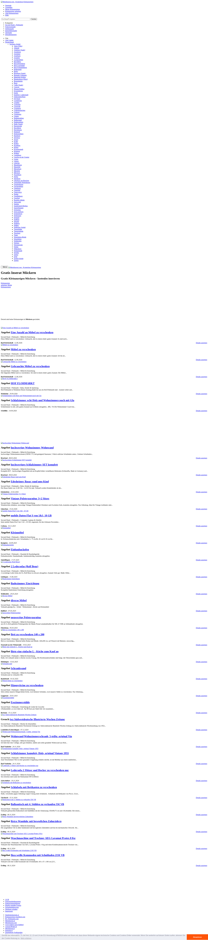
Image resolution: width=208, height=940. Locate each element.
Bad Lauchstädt (19, 65)
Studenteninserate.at (12, 915)
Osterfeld (17, 190)
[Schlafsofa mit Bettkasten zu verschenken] (16, 783)
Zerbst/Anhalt (18, 258)
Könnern (17, 151)
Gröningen (17, 114)
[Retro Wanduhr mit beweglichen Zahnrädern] (17, 817)
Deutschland (9, 42)
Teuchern (17, 233)
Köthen (16, 153)
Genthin (16, 103)
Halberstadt (18, 120)
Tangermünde (18, 231)
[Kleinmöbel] (6, 528)
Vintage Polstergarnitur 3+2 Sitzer (30, 498)
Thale (16, 235)
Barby (16, 71)
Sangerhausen (18, 208)
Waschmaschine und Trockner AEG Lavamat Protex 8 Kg (43, 838)
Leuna (16, 159)
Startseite (8, 5)
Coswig (16, 87)
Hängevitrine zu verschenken (27, 685)
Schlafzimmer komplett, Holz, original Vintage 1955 (40, 753)
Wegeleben (17, 239)
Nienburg (17, 179)
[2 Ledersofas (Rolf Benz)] (10, 562)
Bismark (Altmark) (20, 75)
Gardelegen (18, 101)
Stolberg (17, 223)
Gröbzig (17, 112)
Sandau (16, 204)
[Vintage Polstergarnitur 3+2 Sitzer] (13, 494)
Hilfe (7, 15)
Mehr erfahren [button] (26, 938)
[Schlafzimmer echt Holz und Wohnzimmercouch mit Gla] (21, 396)
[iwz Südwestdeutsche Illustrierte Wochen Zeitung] (18, 715)
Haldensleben (18, 122)
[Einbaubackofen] (7, 545)
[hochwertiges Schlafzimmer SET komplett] (16, 460)
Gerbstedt (17, 104)
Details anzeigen (201, 343)
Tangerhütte (18, 229)
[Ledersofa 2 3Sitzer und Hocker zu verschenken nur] (19, 766)
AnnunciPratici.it (11, 927)
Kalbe (16, 142)
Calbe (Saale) (18, 85)
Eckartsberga (18, 91)
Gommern (17, 108)
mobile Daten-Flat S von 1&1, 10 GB (31, 515)
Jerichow (17, 138)
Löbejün (17, 163)
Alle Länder (9, 40)
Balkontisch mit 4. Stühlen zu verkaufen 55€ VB (37, 804)
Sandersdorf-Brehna (21, 206)
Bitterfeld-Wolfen (20, 77)
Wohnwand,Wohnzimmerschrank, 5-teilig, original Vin (41, 736)
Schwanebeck (18, 212)
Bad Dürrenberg (19, 64)
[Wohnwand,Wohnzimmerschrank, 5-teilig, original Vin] (20, 732)
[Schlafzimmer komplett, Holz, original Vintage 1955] (19, 749)
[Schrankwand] (6, 664)
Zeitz (15, 257)
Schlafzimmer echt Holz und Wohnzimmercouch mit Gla (42, 400)
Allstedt (16, 48)
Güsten (16, 116)
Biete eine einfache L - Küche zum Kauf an (34, 651)
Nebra (16, 177)
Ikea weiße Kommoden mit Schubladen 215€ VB (37, 855)
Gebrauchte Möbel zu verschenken (30, 366)
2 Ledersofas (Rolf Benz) (24, 566)
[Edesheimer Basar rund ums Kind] (13, 477)
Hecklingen (18, 130)
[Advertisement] (66, 303)
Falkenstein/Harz (19, 97)
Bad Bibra (17, 62)
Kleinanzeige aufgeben (13, 11)
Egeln (16, 93)
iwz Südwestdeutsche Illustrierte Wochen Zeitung (37, 719)
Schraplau (17, 210)
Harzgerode (18, 126)
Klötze (16, 147)
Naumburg (17, 175)
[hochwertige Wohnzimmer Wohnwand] (15, 443)
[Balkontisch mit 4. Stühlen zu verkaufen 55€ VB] (18, 800)
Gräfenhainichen (19, 110)
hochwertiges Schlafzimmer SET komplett (34, 464)
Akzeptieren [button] (197, 937)
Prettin (16, 194)
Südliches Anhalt (19, 227)
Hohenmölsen (18, 134)
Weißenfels (17, 241)
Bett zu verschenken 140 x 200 (27, 634)
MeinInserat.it (10, 928)
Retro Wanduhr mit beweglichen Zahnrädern (36, 821)
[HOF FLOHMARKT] (9, 379)
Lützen (16, 161)
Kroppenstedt (18, 149)
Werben (16, 243)
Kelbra (16, 143)
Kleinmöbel (17, 532)
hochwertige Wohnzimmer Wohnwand (32, 447)
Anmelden (8, 7)
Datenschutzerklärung (12, 903)
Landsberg (17, 155)
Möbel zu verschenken (23, 349)
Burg (15, 83)
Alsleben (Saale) (19, 50)
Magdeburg (18, 165)
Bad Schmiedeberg (20, 67)
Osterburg (17, 188)
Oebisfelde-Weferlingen (22, 182)
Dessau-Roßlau (19, 89)
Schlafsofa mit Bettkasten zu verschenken (34, 787)
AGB (7, 899)
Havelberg (17, 128)
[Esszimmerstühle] (7, 698)
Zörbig (16, 260)
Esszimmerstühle (20, 702)
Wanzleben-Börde (20, 237)
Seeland (16, 218)
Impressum (9, 911)
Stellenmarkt (9, 29)
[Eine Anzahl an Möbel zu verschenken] (15, 328)
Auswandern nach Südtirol (14, 925)
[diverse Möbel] (6, 596)
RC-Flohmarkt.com (12, 919)
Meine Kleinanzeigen (12, 9)
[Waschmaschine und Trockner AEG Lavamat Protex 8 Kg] (21, 834)
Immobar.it (9, 930)
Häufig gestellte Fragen (13, 905)
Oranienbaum (18, 184)
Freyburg (17, 99)
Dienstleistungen (11, 35)
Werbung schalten (11, 909)
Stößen (16, 225)
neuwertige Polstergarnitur (26, 617)
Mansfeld (17, 167)
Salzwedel (17, 202)
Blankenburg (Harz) (21, 79)
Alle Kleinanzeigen (11, 13)
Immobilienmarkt (11, 31)
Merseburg (17, 169)
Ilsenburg (17, 136)
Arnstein (17, 58)
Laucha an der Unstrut (21, 157)
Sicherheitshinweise (12, 907)
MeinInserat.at (10, 921)
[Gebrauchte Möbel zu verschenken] (13, 362)
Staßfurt (16, 219)
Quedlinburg (18, 196)
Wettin (16, 247)
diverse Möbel (19, 600)
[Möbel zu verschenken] (9, 345)
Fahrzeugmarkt (10, 27)
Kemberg (17, 145)
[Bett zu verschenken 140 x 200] (12, 630)
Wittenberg (17, 249)
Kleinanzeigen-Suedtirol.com (15, 917)
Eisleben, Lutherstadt (21, 95)
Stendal (16, 221)
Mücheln (17, 171)
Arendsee (17, 54)
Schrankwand (18, 668)
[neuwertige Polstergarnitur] (11, 613)
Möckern (17, 173)
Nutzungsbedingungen (13, 901)
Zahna (16, 255)
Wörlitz (16, 253)
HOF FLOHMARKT (23, 383)
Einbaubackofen (20, 549)
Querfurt (17, 198)
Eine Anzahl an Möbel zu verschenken (32, 332)
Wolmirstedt (18, 251)
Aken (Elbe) (18, 46)
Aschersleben (18, 60)
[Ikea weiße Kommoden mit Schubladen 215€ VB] (19, 850)
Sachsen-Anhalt (15, 44)
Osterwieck (18, 192)
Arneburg (17, 56)
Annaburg (17, 52)
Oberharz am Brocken (21, 181)
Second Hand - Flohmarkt (14, 25)
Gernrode (17, 106)
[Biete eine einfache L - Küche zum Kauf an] (16, 647)
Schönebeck (18, 214)
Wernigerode (18, 245)
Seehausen (17, 216)
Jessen (16, 140)
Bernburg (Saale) (20, 73)
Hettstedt (17, 132)
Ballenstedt (17, 69)
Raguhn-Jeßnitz (19, 200)
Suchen (33, 19)
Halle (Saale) (18, 124)
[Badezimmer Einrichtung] (10, 579)
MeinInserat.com (11, 923)
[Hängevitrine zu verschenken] (12, 681)
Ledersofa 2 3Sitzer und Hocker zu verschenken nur (40, 770)
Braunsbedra (18, 81)
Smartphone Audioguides (14, 932)
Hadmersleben (19, 118)
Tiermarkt (8, 33)
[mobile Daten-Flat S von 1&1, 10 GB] (14, 511)
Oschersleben (18, 186)
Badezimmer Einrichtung (25, 583)
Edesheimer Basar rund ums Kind (30, 481)
